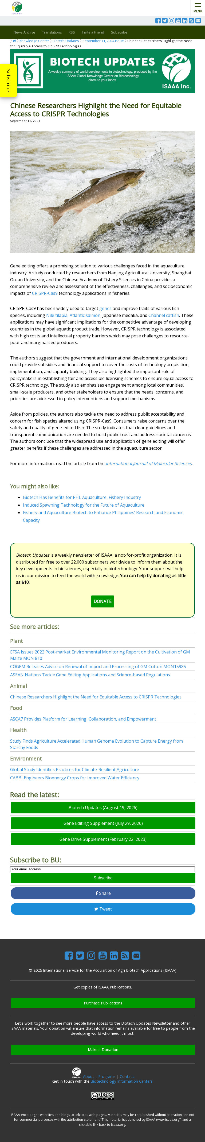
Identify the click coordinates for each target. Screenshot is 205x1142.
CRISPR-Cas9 (45, 293)
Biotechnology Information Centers (121, 1081)
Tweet (105, 909)
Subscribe (8, 80)
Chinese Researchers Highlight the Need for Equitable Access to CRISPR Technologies (96, 697)
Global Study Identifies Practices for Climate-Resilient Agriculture (74, 769)
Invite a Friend (93, 32)
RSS (72, 32)
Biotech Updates (66, 40)
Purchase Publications (103, 1003)
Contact (127, 1076)
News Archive (24, 32)
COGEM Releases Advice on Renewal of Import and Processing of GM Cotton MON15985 (98, 666)
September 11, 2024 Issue (103, 40)
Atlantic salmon (85, 315)
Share (104, 893)
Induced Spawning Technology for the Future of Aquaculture (83, 505)
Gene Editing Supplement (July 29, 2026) (103, 823)
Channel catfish (163, 315)
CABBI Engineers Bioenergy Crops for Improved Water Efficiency (74, 778)
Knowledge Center (34, 40)
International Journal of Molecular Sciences (149, 463)
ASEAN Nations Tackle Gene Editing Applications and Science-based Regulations (90, 675)
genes (105, 308)
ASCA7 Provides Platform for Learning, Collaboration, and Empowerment (83, 719)
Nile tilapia (57, 315)
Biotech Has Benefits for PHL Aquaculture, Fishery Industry (82, 497)
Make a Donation (103, 1049)
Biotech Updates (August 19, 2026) (103, 807)
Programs (107, 1076)
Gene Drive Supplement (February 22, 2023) (103, 839)
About (88, 1076)
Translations (52, 32)
